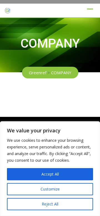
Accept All (50, 174)
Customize (50, 189)
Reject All (50, 204)
